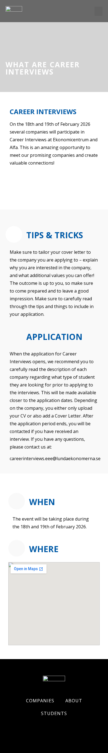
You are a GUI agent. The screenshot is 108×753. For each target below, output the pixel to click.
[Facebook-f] (10, 729)
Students (54, 713)
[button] (98, 11)
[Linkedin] (48, 729)
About (73, 701)
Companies (40, 701)
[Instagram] (29, 729)
